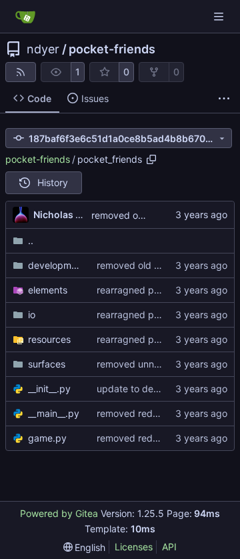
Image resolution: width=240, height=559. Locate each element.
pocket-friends (112, 49)
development (55, 265)
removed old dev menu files (157, 265)
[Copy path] (151, 159)
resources (49, 339)
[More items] (224, 99)
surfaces (46, 364)
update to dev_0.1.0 (139, 388)
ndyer (43, 49)
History (52, 182)
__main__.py (53, 413)
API (169, 546)
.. (30, 240)
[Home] (25, 17)
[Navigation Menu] (220, 16)
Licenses (134, 546)
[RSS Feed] (20, 72)
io (31, 314)
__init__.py (49, 388)
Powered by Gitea (59, 513)
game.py (47, 438)
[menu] (84, 547)
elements (47, 290)
